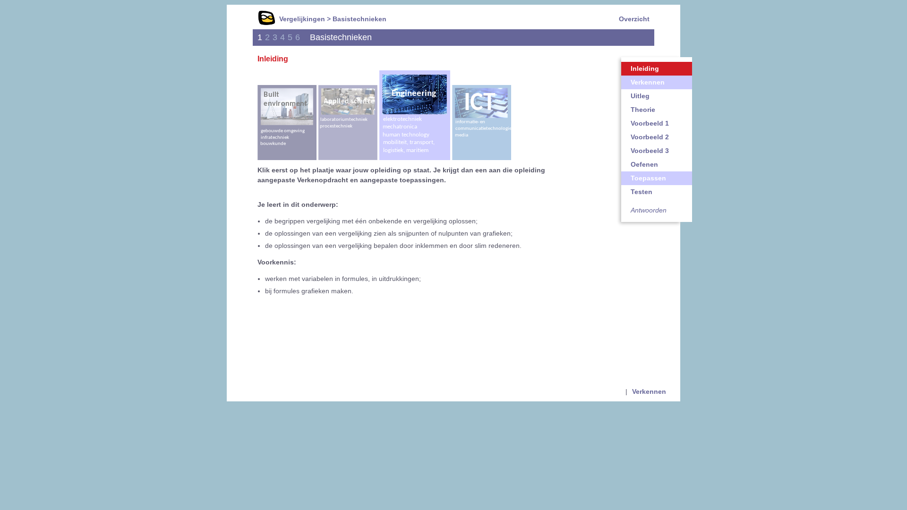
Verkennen (648, 82)
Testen (641, 192)
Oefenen (644, 164)
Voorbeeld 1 (650, 123)
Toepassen (648, 178)
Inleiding (645, 68)
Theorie (643, 109)
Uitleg (640, 96)
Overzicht (634, 19)
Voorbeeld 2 (650, 137)
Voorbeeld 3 (650, 150)
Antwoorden (649, 210)
